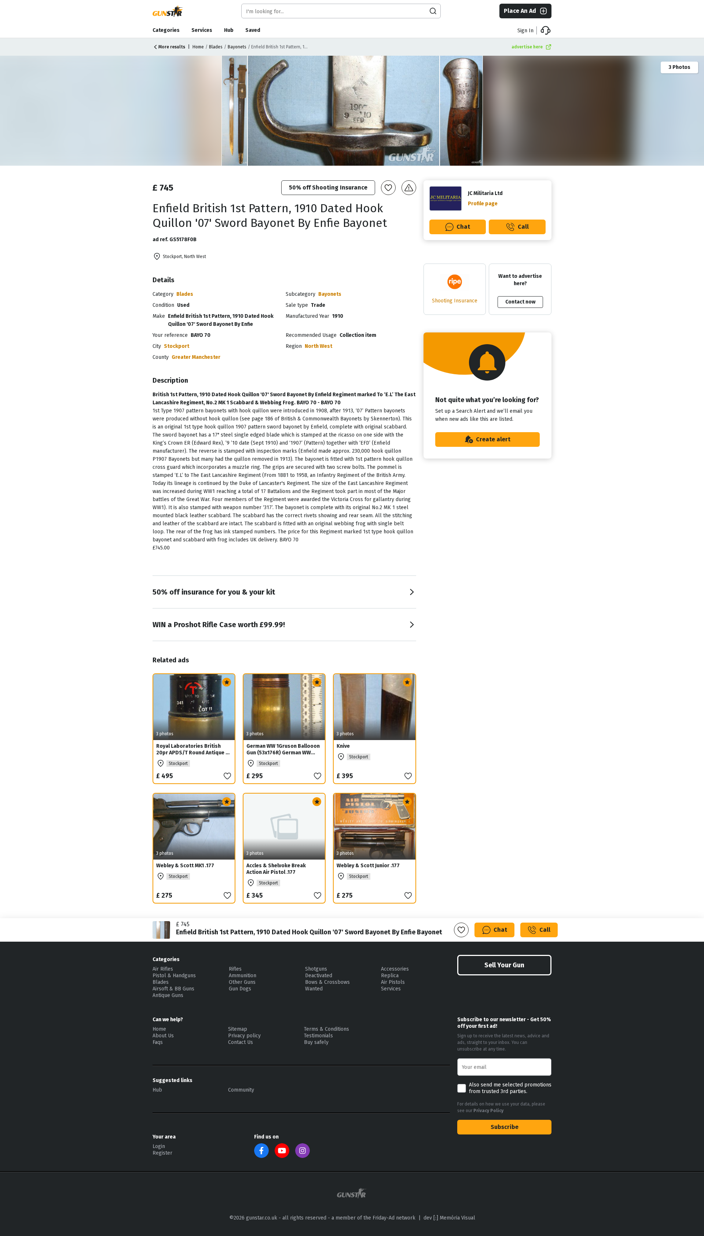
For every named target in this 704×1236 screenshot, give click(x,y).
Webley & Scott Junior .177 (368, 865)
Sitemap (237, 1029)
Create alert (493, 439)
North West (318, 346)
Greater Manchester (196, 357)
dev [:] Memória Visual (449, 1218)
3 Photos (679, 67)
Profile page (483, 204)
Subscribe (504, 1126)
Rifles (235, 969)
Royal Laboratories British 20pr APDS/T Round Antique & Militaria (193, 752)
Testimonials (318, 1036)
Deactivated (318, 975)
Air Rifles (163, 969)
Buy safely (316, 1042)
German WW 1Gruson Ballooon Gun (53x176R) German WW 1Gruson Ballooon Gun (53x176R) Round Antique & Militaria (283, 759)
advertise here (527, 46)
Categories (166, 30)
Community (241, 1090)
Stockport (176, 346)
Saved (252, 30)
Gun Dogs (240, 989)
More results (171, 46)
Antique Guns (168, 995)
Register (162, 1153)
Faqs (158, 1042)
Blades (216, 46)
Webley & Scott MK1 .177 (185, 865)
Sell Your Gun (504, 965)
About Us (163, 1036)
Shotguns (316, 969)
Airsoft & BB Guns (173, 989)
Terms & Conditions (326, 1029)
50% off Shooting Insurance (328, 187)
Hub (229, 30)
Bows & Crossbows (327, 982)
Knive (343, 746)
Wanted (314, 989)
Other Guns (242, 982)
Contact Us (240, 1042)
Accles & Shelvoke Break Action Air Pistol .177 (276, 868)
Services (201, 30)
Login (159, 1146)
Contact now (520, 302)
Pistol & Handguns (174, 975)
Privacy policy (244, 1036)
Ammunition (242, 975)
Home (198, 46)
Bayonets (237, 46)
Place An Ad (520, 10)
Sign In (525, 30)
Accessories (395, 969)
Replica (390, 975)
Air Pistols (393, 982)
